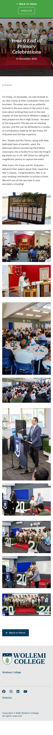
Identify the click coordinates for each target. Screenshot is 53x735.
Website (25, 10)
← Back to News (26, 4)
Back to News (17, 632)
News (26, 35)
